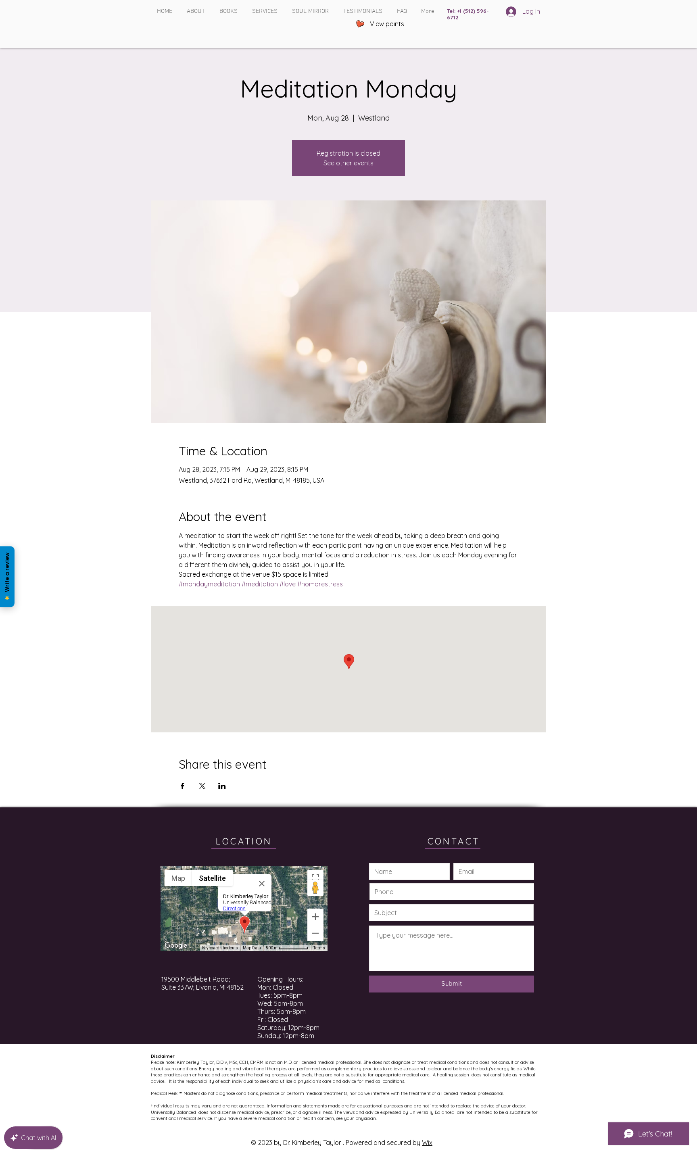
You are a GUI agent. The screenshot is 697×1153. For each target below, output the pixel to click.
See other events (348, 163)
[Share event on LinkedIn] (222, 786)
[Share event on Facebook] (182, 786)
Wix (427, 1142)
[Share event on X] (202, 786)
